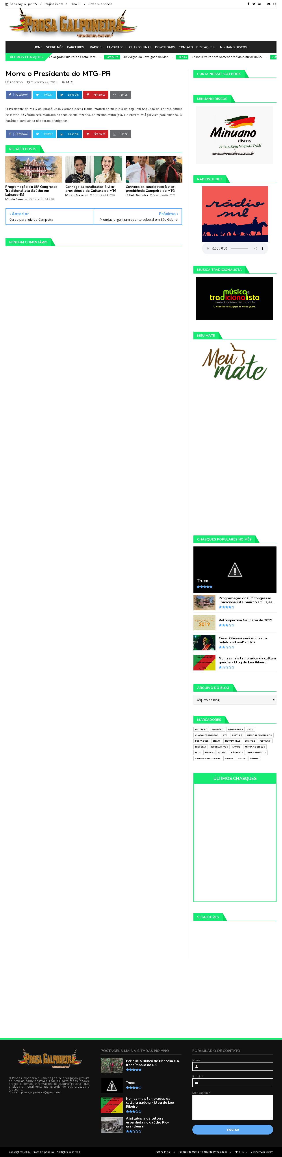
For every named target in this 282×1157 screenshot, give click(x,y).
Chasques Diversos (206, 735)
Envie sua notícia (100, 4)
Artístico (201, 729)
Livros (236, 746)
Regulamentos (257, 752)
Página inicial (54, 4)
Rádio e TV (237, 752)
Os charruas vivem (261, 1151)
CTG (225, 735)
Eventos (250, 740)
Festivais (265, 740)
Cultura (160, 57)
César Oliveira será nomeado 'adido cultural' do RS (205, 57)
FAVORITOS (115, 47)
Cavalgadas (235, 729)
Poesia (222, 752)
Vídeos (254, 758)
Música (209, 752)
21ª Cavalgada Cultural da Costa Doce (48, 57)
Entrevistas (232, 740)
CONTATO (186, 47)
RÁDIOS (96, 47)
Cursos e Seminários (259, 735)
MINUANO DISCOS (233, 47)
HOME (38, 47)
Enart (217, 740)
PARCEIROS (75, 47)
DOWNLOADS (165, 47)
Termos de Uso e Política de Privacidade (203, 1151)
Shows (229, 758)
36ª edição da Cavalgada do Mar (123, 57)
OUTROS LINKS (140, 47)
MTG (69, 82)
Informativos (219, 746)
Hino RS (76, 4)
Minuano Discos (255, 746)
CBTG (250, 729)
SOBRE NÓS (55, 47)
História (200, 746)
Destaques (201, 740)
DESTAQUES (205, 47)
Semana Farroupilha (208, 758)
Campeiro (90, 57)
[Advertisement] (210, 24)
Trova (242, 758)
